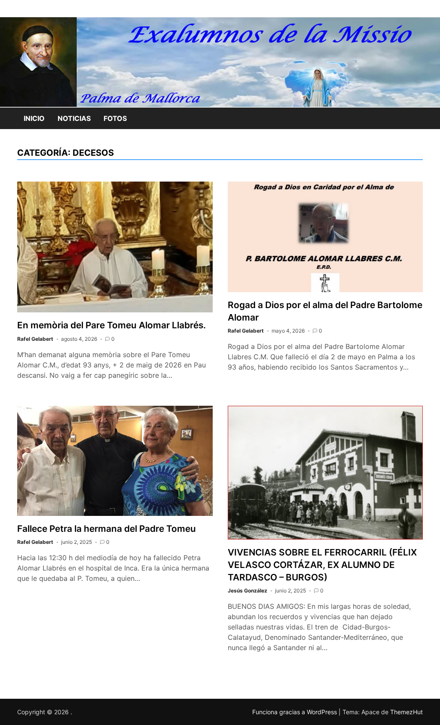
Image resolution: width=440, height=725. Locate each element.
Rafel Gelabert (35, 339)
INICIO (34, 118)
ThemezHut (406, 712)
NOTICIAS (74, 118)
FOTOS (115, 118)
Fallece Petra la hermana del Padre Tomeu (106, 528)
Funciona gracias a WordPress (295, 712)
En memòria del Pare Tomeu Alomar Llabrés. (111, 325)
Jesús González (247, 590)
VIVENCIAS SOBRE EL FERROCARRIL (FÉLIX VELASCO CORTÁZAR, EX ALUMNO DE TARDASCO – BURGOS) (322, 565)
